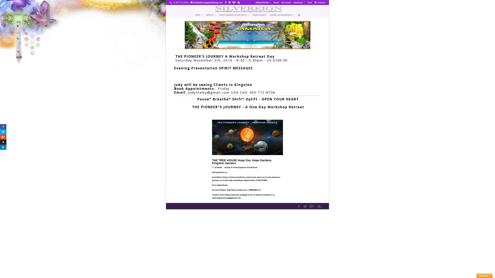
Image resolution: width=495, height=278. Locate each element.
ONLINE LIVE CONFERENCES (281, 15)
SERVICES (209, 15)
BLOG (276, 3)
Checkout (298, 3)
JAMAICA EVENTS (259, 15)
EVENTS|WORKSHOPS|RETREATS (233, 15)
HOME (197, 15)
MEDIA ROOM (262, 3)
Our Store (286, 3)
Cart (310, 3)
